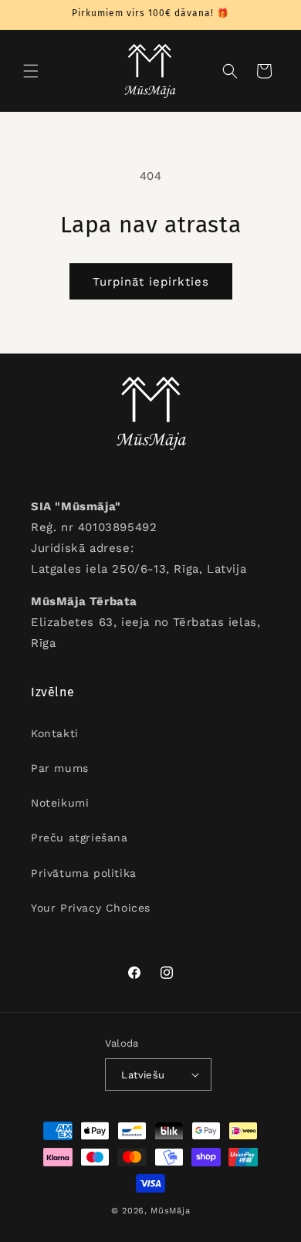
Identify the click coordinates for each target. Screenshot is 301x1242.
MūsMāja (170, 1211)
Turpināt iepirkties (151, 282)
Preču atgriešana (79, 837)
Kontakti (55, 733)
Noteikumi (60, 803)
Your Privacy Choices (90, 908)
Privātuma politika (84, 873)
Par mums (60, 768)
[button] (31, 71)
